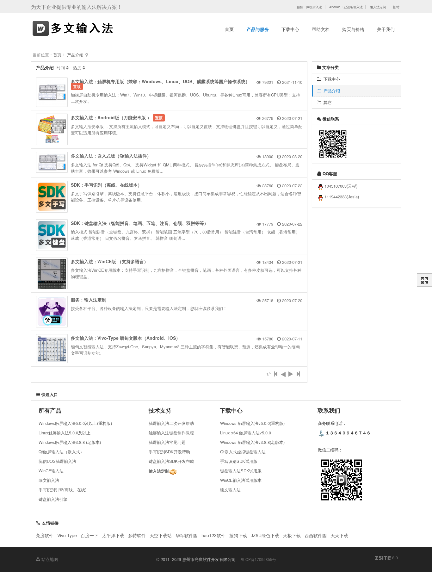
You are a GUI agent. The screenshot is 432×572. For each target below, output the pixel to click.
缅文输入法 (49, 480)
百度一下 (89, 535)
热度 (77, 68)
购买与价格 (353, 29)
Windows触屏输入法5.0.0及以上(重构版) (75, 423)
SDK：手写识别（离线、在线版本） (106, 185)
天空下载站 (161, 535)
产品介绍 (75, 55)
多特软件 (137, 535)
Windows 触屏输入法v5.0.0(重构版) (252, 423)
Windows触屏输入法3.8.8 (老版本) (70, 442)
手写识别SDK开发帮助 (169, 452)
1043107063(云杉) (340, 186)
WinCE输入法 (51, 471)
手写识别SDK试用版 (238, 461)
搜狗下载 (238, 535)
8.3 (386, 558)
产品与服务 (258, 29)
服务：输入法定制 (88, 299)
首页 (229, 29)
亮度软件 (44, 535)
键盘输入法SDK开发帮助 (171, 461)
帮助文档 (321, 29)
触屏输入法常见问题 (167, 442)
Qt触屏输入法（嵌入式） (61, 452)
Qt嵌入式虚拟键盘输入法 (243, 452)
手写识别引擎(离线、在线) (62, 490)
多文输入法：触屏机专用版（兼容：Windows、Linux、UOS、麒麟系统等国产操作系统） (160, 81)
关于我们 (386, 29)
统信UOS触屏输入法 (57, 461)
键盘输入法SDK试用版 (241, 471)
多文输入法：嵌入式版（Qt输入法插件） (111, 155)
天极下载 (292, 535)
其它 (326, 102)
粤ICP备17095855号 (258, 559)
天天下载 (339, 535)
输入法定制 (159, 471)
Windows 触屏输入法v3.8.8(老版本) (252, 442)
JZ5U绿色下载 (265, 535)
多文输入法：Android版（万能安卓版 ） (111, 117)
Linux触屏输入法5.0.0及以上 (64, 433)
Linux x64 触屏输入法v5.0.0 (245, 433)
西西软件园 (316, 535)
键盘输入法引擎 (53, 499)
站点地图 (49, 559)
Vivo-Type (67, 535)
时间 (61, 68)
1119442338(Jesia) (341, 197)
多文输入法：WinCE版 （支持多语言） (109, 261)
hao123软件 (213, 535)
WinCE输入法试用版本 (241, 480)
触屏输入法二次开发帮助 (171, 423)
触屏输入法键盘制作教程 (171, 433)
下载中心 (290, 29)
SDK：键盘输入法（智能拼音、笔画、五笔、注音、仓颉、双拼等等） (139, 223)
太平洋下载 (114, 535)
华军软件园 (187, 535)
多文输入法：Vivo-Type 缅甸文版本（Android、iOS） (125, 338)
